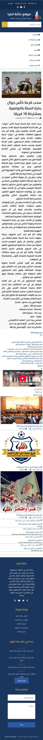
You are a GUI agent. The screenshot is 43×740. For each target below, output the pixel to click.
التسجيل (10, 3)
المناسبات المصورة (21, 627)
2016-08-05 (37, 517)
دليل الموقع (34, 65)
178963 (22, 469)
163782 (22, 517)
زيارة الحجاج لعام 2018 (35, 346)
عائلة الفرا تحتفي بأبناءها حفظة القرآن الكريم (27, 342)
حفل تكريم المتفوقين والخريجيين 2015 (29, 426)
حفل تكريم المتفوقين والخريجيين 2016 (29, 515)
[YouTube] (21, 7)
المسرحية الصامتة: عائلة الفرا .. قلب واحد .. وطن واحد (24, 349)
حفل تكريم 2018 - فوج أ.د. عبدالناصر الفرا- (28, 344)
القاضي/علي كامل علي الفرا (33, 548)
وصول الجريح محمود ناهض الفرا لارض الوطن (21, 675)
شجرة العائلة (34, 39)
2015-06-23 (37, 469)
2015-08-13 (37, 428)
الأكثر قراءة (38, 389)
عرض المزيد (21, 680)
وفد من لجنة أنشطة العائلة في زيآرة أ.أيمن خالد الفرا (24, 358)
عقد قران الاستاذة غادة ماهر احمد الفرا (21, 659)
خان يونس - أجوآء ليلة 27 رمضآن (31, 363)
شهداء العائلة (33, 55)
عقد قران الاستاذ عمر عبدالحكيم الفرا (21, 667)
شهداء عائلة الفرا (21, 619)
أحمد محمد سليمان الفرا (34, 532)
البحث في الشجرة (20, 3)
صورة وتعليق (37, 394)
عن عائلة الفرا (32, 3)
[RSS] (18, 7)
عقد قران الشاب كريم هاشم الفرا (21, 650)
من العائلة (38, 392)
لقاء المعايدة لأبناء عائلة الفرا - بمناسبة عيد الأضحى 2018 (22, 351)
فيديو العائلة (21, 623)
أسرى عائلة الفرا (21, 616)
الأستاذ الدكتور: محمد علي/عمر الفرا (30, 524)
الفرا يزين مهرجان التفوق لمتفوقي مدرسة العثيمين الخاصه (22, 356)
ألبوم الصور (34, 44)
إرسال (21, 724)
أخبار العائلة (21, 631)
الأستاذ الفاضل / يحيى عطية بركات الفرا (29, 353)
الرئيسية (35, 34)
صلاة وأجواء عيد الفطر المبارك (32, 360)
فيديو (36, 50)
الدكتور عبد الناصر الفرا (35, 540)
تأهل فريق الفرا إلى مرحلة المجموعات (29, 467)
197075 (22, 428)
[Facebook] (24, 7)
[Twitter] (23, 600)
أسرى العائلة (33, 60)
